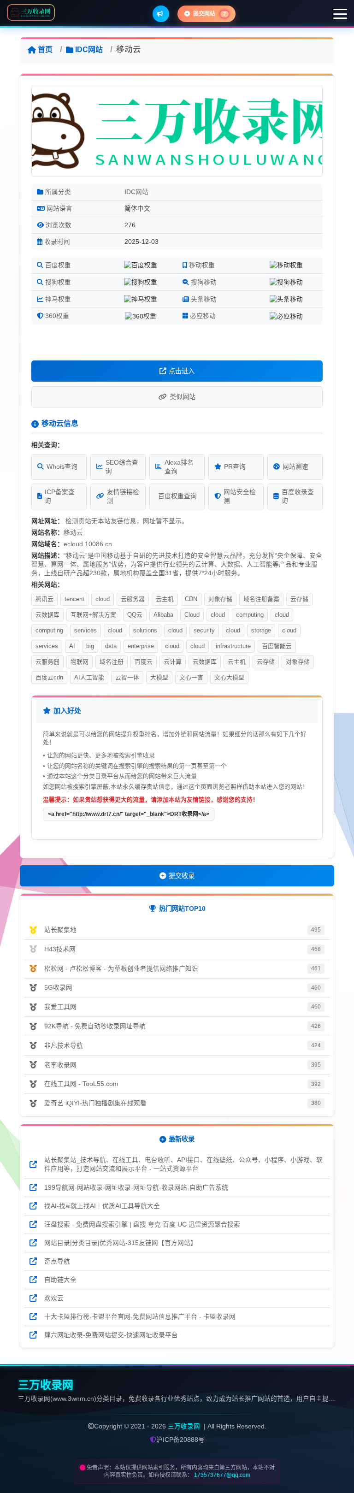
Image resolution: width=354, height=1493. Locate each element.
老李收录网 (60, 1065)
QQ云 (134, 614)
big (90, 646)
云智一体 (127, 677)
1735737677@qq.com (222, 1475)
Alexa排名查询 (179, 467)
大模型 (159, 677)
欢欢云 (54, 1298)
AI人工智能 (89, 677)
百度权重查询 (177, 496)
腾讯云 (44, 599)
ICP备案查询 (60, 496)
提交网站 (209, 14)
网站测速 (295, 466)
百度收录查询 (298, 496)
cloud (102, 599)
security (204, 630)
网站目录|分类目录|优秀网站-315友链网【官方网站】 (120, 1242)
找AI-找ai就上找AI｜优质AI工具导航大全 (102, 1206)
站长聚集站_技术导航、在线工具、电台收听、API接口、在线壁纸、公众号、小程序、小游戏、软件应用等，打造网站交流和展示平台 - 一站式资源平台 (183, 1164)
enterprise (141, 646)
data (111, 646)
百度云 (144, 661)
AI (72, 646)
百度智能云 (277, 646)
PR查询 (235, 466)
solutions (145, 630)
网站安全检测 (240, 496)
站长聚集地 (60, 929)
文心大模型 (229, 677)
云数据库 (47, 614)
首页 (45, 49)
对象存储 (220, 599)
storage (261, 630)
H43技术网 (60, 949)
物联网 (79, 661)
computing (250, 614)
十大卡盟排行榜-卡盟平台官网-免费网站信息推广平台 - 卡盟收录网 (140, 1316)
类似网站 (182, 397)
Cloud (192, 614)
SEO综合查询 (122, 467)
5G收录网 (58, 987)
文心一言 (191, 677)
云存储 (299, 599)
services (85, 630)
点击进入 (182, 371)
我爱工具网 (60, 1006)
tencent (74, 599)
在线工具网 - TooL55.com (81, 1083)
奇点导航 (57, 1261)
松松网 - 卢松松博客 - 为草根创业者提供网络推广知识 (121, 968)
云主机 (165, 599)
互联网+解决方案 (93, 614)
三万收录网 (184, 1426)
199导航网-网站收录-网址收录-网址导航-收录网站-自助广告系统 (136, 1187)
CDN (191, 599)
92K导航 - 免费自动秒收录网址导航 (95, 1026)
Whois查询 (62, 466)
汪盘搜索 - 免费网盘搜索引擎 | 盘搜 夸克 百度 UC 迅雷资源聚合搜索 (142, 1224)
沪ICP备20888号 (180, 1439)
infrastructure (233, 646)
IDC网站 (89, 49)
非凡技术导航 (63, 1045)
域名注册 (112, 661)
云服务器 (133, 599)
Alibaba (163, 614)
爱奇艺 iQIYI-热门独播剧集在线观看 (95, 1103)
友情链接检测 (123, 496)
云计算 (173, 661)
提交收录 (182, 875)
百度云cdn (49, 677)
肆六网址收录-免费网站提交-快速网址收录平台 (111, 1335)
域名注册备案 (261, 599)
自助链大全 (60, 1279)
